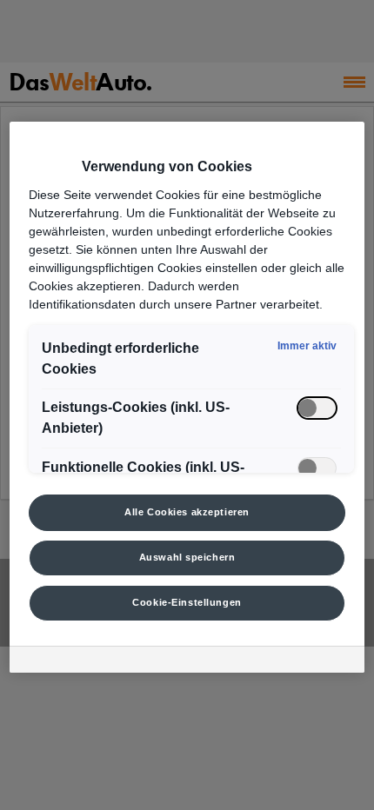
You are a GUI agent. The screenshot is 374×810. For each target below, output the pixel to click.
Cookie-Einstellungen (186, 602)
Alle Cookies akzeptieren (187, 512)
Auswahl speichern (187, 557)
